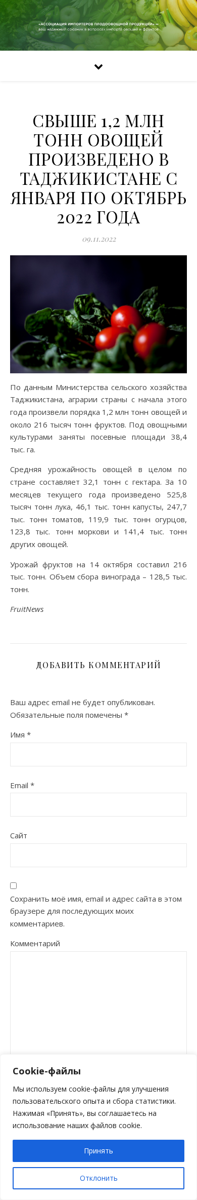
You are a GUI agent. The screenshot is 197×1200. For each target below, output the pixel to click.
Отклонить (99, 1178)
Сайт (18, 835)
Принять (98, 1150)
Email (22, 785)
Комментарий (35, 943)
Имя (20, 734)
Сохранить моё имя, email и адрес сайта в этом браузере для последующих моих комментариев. (96, 911)
